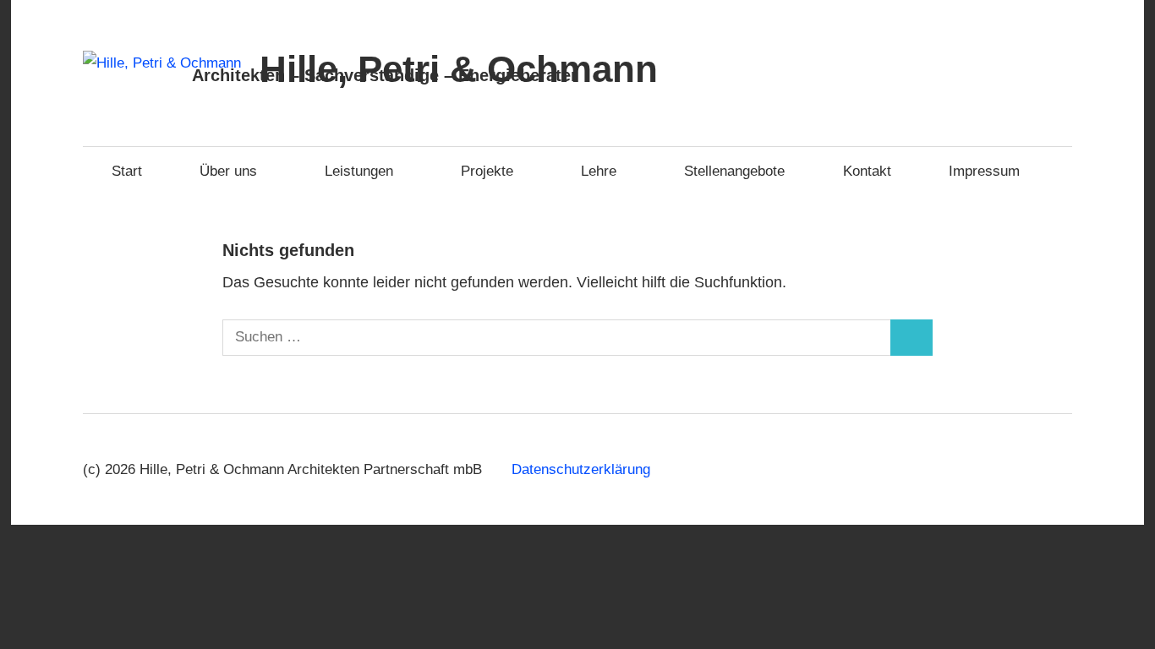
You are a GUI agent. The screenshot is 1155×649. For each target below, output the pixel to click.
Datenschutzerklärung (581, 469)
